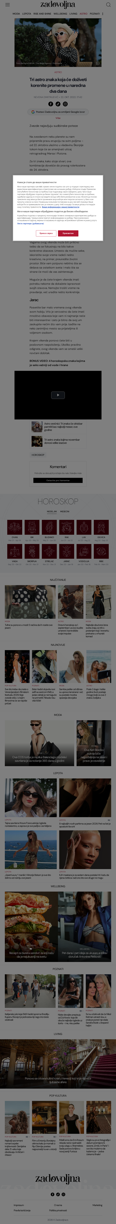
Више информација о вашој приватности (60, 207)
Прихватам (68, 233)
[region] (58, 208)
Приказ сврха (46, 233)
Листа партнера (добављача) (30, 224)
